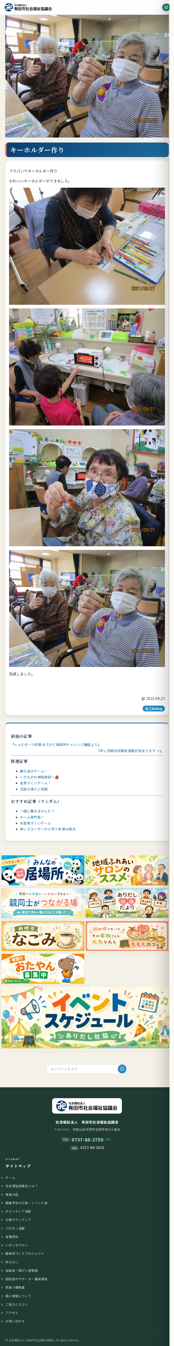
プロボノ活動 (15, 1228)
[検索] (122, 1069)
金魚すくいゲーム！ (35, 782)
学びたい (11, 1262)
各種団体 (11, 1236)
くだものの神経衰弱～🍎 (39, 777)
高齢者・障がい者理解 (21, 1270)
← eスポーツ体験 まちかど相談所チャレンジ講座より (56, 744)
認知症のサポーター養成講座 (26, 1279)
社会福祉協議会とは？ (21, 1186)
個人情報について (18, 1296)
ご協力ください (16, 1304)
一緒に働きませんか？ (37, 811)
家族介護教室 (15, 1287)
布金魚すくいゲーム (35, 823)
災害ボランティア (18, 1219)
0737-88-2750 (87, 1139)
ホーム (10, 1177)
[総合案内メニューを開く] (166, 7)
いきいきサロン (16, 1245)
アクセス (11, 1312)
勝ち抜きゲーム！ (34, 771)
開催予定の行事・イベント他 (26, 1203)
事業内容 (11, 1194)
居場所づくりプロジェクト (24, 1253)
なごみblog (153, 708)
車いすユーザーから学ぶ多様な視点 (47, 829)
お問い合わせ (15, 1321)
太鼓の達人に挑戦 (34, 789)
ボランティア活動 (18, 1211)
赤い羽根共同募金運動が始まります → (130, 750)
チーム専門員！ (32, 817)
